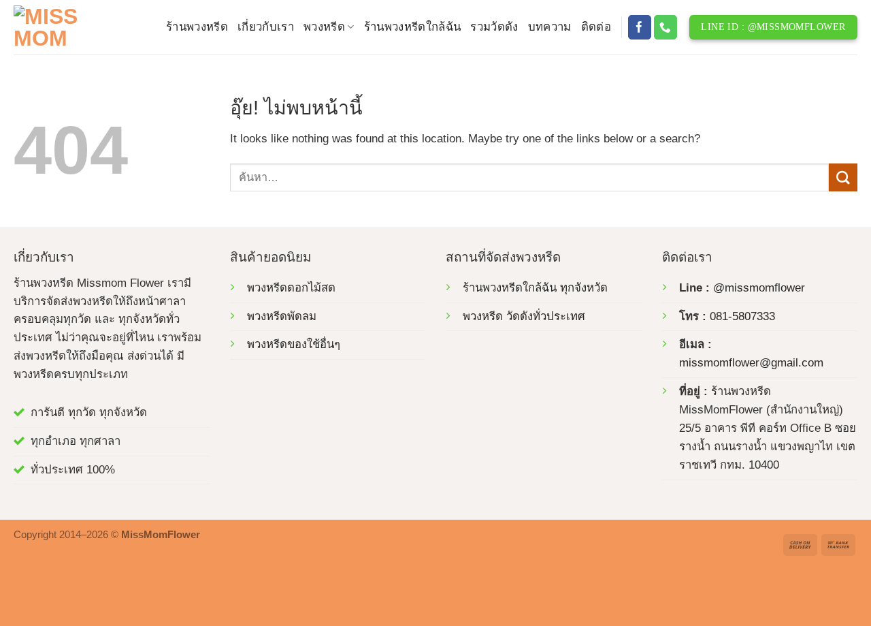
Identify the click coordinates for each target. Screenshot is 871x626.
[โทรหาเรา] (666, 27)
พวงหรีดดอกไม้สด (291, 287)
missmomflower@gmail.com (751, 362)
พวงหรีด (324, 26)
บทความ (550, 26)
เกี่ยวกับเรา (265, 26)
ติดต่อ (596, 26)
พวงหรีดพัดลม (281, 316)
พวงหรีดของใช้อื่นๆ (293, 344)
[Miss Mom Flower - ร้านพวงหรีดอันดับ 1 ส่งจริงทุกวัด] (80, 27)
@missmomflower (759, 287)
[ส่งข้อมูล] (843, 177)
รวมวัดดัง (494, 26)
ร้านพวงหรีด (197, 26)
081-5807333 (742, 316)
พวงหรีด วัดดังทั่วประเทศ (524, 316)
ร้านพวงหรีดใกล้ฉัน (412, 26)
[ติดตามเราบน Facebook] (640, 27)
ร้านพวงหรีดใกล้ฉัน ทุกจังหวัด (535, 287)
